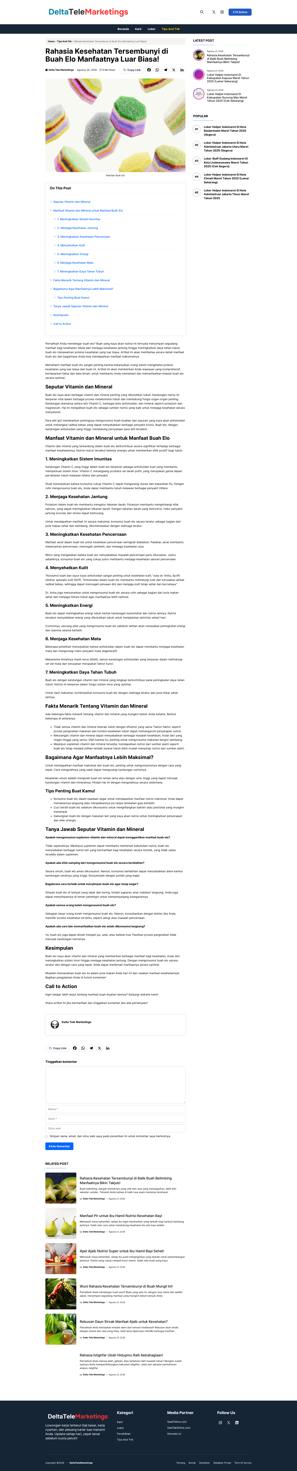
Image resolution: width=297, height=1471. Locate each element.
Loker (152, 29)
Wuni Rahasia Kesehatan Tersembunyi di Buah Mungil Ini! (126, 1286)
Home (51, 41)
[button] (202, 12)
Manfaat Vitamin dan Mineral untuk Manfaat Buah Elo (88, 210)
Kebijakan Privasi (222, 1462)
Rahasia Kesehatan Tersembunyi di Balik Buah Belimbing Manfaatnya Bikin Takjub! (228, 59)
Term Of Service (243, 1462)
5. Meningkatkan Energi (72, 254)
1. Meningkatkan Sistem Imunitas (78, 219)
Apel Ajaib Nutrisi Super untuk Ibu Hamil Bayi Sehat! (122, 1251)
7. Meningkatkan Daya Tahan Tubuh (80, 271)
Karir (138, 29)
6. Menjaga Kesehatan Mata (75, 262)
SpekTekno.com (177, 1421)
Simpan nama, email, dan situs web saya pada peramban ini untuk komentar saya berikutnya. (110, 1136)
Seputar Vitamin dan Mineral (71, 201)
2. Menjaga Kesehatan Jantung (77, 228)
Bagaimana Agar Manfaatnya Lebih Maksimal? (83, 289)
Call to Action (62, 323)
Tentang (180, 1462)
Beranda (123, 29)
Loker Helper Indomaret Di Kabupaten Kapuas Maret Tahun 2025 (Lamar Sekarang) (228, 78)
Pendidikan (124, 1433)
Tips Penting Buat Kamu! (73, 297)
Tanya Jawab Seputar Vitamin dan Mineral (80, 306)
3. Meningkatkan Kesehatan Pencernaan (83, 236)
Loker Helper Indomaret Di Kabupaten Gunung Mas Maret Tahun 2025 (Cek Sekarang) (227, 97)
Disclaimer (204, 1462)
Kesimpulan (61, 315)
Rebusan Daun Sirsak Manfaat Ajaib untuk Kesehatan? (124, 1322)
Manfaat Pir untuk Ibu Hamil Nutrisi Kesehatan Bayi (121, 1216)
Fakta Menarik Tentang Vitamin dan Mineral (81, 280)
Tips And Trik (171, 29)
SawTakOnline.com (178, 1427)
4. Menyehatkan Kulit (71, 245)
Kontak (192, 1462)
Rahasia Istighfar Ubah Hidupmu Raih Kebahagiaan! (121, 1355)
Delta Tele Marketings (61, 69)
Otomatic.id (174, 1433)
